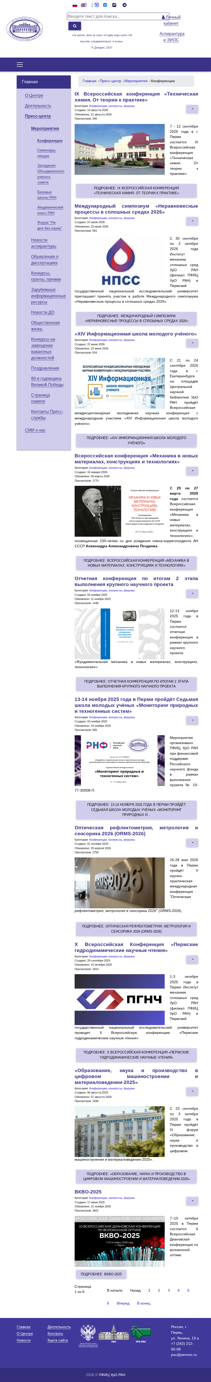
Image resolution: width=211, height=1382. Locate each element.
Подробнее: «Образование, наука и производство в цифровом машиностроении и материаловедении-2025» (136, 1176)
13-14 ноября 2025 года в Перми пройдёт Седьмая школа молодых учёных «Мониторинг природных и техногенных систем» (136, 705)
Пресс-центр (38, 116)
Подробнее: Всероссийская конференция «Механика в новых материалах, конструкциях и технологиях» (136, 563)
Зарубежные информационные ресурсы (48, 295)
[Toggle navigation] (20, 64)
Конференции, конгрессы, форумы (112, 105)
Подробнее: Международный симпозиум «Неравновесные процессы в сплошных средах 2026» (136, 318)
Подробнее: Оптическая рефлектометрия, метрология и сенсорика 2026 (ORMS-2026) (136, 928)
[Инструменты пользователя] (192, 109)
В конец (143, 1303)
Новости (24, 1340)
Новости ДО (42, 312)
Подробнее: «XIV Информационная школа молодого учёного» (136, 440)
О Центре (34, 95)
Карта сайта (58, 1340)
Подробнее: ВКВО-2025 (101, 1274)
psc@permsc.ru (184, 1355)
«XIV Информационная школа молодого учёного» (136, 334)
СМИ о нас (35, 430)
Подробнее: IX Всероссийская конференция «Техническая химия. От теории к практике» (136, 190)
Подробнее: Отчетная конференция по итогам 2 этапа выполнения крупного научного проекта (136, 684)
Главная (30, 82)
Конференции (50, 140)
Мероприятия (45, 128)
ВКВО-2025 (88, 1191)
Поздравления (45, 368)
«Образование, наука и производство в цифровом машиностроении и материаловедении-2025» (136, 1076)
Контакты (55, 1333)
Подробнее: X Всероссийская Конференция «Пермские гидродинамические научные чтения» (136, 1054)
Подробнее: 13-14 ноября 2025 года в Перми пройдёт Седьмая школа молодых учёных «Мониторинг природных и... (136, 810)
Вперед (123, 1303)
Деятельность (38, 106)
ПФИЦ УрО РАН (112, 1375)
